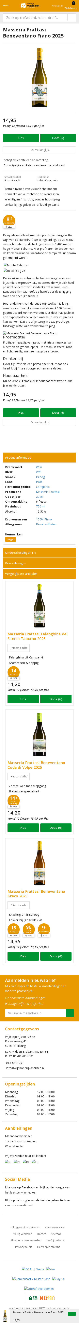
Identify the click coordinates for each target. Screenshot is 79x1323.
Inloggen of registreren (25, 1227)
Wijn (39, 467)
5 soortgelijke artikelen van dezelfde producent (34, 165)
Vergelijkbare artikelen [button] (21, 574)
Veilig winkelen (22, 1234)
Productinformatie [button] (18, 457)
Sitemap (56, 1234)
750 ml (40, 506)
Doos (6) (58, 138)
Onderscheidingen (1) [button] (20, 552)
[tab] (39, 457)
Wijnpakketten (14, 1146)
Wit (38, 472)
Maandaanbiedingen (19, 1136)
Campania (43, 487)
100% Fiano (44, 519)
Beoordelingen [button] (15, 563)
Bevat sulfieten (46, 524)
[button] (9, 221)
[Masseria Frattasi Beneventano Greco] (39, 863)
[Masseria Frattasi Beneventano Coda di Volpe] (39, 734)
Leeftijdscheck (55, 1240)
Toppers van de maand (20, 1141)
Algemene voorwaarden (26, 1240)
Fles (21, 138)
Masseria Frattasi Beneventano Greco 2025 (36, 893)
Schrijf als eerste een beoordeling (26, 160)
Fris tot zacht (19, 648)
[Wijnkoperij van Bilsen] (30, 5)
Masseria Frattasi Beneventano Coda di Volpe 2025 (36, 765)
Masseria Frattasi (48, 492)
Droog (40, 477)
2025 (39, 497)
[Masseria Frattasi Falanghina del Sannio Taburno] (39, 606)
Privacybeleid (23, 1247)
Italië (39, 482)
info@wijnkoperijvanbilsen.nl (25, 1068)
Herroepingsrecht (48, 1247)
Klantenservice (54, 1227)
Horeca (41, 1234)
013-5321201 (15, 1063)
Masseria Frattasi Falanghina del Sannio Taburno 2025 (37, 636)
